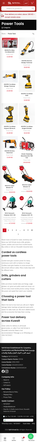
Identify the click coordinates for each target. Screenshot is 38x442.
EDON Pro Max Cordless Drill (10, 51)
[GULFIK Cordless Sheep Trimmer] (10, 76)
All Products (7, 385)
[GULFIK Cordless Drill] (27, 81)
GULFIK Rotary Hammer (10, 152)
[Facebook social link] (3, 372)
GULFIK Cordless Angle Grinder (27, 127)
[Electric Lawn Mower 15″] (10, 174)
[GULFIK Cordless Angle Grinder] (27, 114)
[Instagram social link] (6, 372)
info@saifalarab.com (9, 406)
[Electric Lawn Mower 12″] (27, 174)
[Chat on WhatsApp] (30, 436)
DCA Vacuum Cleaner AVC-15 (26, 214)
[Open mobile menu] (4, 3)
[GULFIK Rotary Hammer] (10, 142)
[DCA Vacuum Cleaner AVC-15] (27, 203)
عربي (26, 3)
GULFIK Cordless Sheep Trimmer (9, 85)
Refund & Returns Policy (10, 392)
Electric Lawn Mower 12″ (26, 186)
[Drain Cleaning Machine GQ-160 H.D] (27, 144)
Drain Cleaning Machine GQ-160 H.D (27, 156)
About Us (6, 380)
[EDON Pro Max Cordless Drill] (10, 42)
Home (4, 34)
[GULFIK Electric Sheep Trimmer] (27, 48)
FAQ (33, 423)
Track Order (26, 423)
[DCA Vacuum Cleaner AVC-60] (10, 203)
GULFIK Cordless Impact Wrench (9, 127)
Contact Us (6, 382)
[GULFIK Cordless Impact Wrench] (10, 114)
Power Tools (9, 54)
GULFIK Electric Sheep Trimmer (26, 62)
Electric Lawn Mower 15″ (9, 186)
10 (32, 230)
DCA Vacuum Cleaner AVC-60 (9, 214)
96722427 (6, 404)
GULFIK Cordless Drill (27, 94)
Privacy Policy (7, 397)
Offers (6, 221)
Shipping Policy (7, 394)
